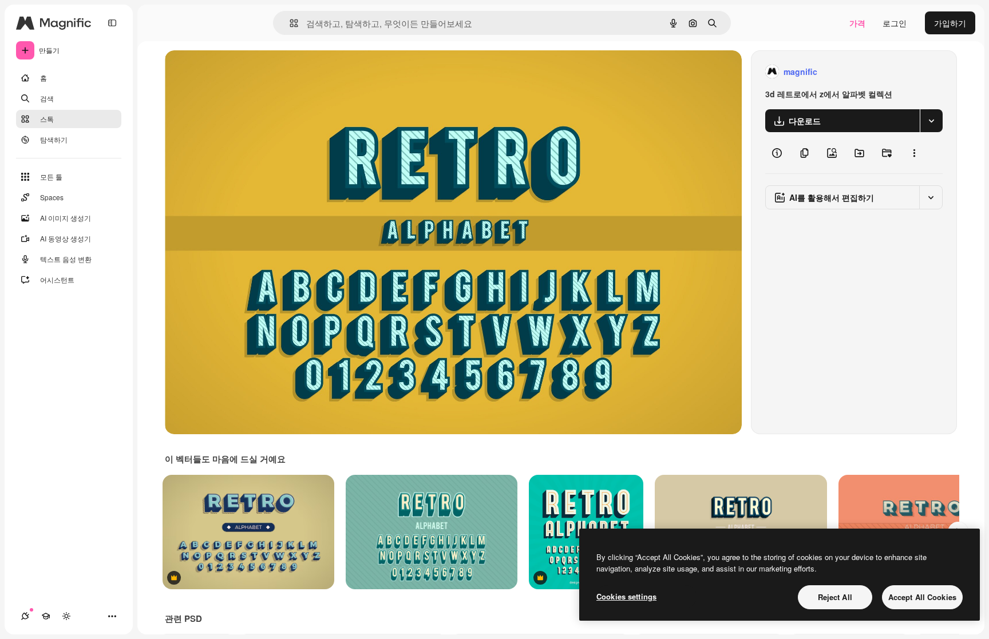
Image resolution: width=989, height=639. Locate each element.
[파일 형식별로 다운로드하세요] (931, 120)
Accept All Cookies (922, 597)
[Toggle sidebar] (112, 23)
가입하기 (950, 23)
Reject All (835, 597)
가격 (857, 23)
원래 (230, 72)
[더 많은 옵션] (914, 152)
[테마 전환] (66, 616)
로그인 (895, 23)
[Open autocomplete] (289, 23)
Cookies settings (626, 596)
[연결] (25, 616)
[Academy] (46, 616)
